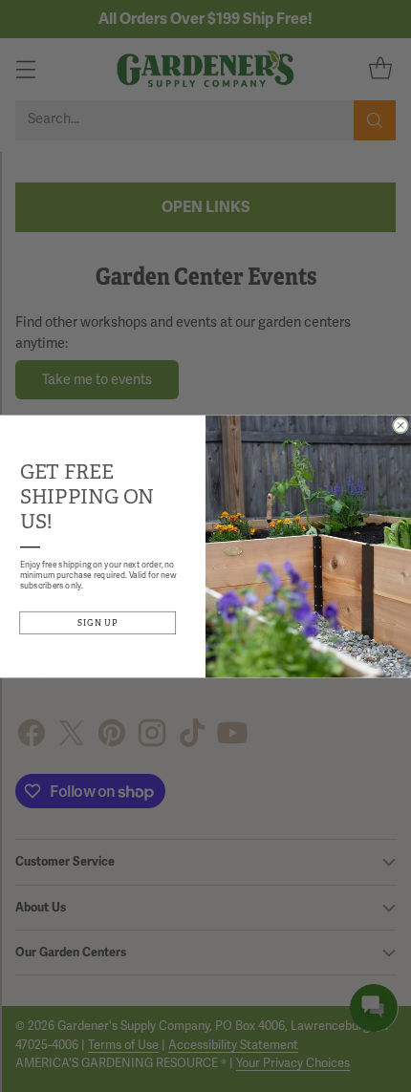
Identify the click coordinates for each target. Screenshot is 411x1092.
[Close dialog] (401, 425)
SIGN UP (98, 622)
